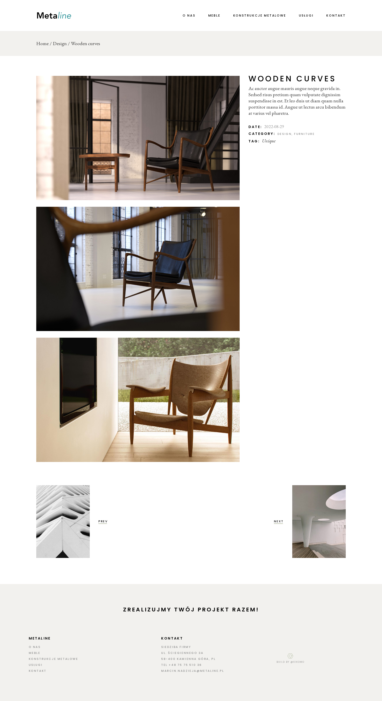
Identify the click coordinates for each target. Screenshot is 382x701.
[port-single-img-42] (138, 138)
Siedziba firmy (176, 647)
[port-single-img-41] (138, 400)
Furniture (304, 134)
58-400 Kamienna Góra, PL (188, 659)
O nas (35, 647)
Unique (269, 141)
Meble (34, 653)
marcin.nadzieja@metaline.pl (192, 671)
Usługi (36, 665)
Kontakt (37, 671)
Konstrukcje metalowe (53, 659)
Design (284, 134)
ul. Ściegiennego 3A (182, 653)
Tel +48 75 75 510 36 (181, 665)
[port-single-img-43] (138, 269)
